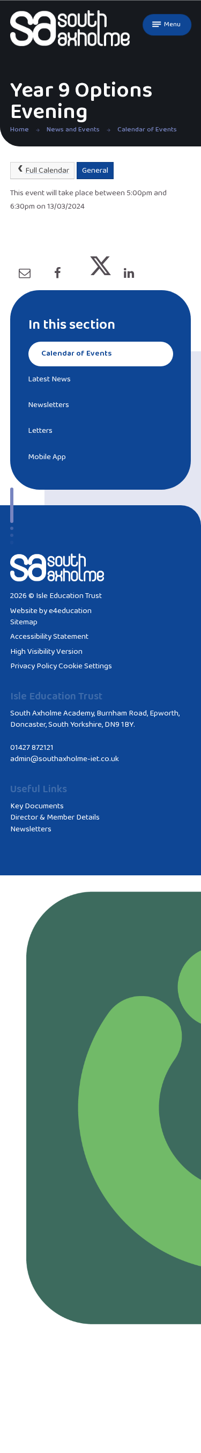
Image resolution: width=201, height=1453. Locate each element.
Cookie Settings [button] (85, 666)
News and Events (73, 129)
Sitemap (24, 622)
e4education (70, 610)
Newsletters (30, 829)
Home (19, 129)
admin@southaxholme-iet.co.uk (64, 759)
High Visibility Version (46, 651)
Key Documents (37, 806)
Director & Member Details (55, 817)
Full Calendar (47, 170)
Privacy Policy (33, 666)
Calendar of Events (147, 129)
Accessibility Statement (49, 636)
